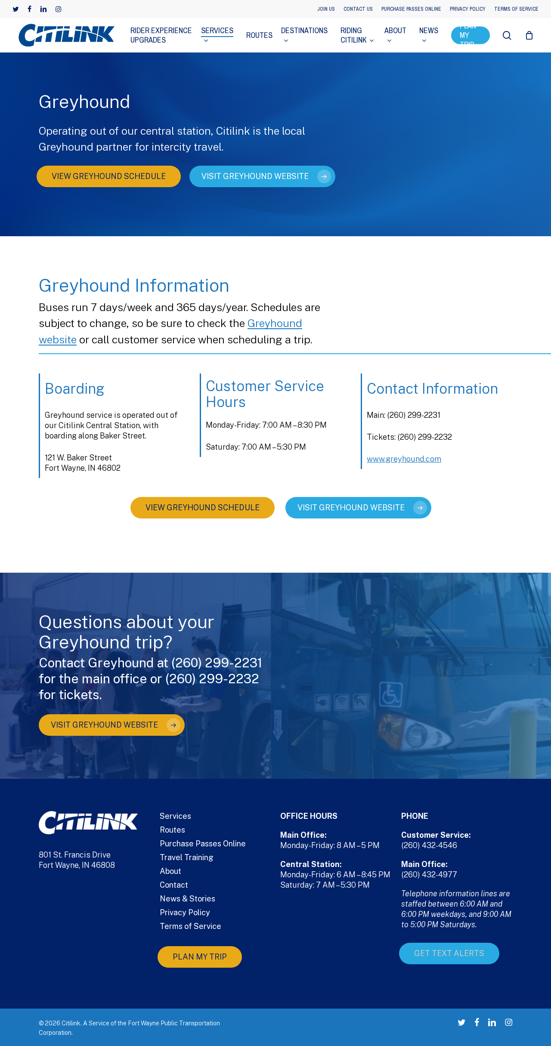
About (170, 871)
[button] (109, 176)
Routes (172, 829)
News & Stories (187, 898)
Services (175, 816)
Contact (174, 884)
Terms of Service (190, 926)
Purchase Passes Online (203, 843)
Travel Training (187, 857)
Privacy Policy (185, 912)
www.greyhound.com (404, 458)
